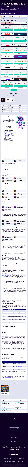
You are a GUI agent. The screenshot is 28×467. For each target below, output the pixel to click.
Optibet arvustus (7, 53)
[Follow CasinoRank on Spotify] (16, 449)
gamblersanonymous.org (21, 363)
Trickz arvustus (7, 87)
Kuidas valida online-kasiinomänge (14, 427)
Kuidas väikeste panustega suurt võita (14, 428)
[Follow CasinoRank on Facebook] (9, 449)
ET (13, 451)
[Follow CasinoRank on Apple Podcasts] (18, 449)
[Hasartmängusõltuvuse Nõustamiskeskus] (14, 458)
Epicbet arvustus (20, 53)
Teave (14, 436)
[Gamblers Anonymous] (19, 461)
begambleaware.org (20, 366)
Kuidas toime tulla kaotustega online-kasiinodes (13, 431)
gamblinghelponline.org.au (21, 369)
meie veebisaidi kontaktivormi (10, 377)
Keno (14, 418)
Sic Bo (14, 419)
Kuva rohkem (13, 90)
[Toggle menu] (1, 1)
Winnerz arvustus (20, 64)
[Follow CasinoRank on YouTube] (14, 449)
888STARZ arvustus (20, 87)
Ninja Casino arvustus (7, 64)
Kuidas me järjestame (14, 440)
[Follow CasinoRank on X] (13, 449)
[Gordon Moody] (21, 458)
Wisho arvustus (20, 75)
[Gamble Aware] (10, 461)
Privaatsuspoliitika (13, 441)
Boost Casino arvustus (7, 75)
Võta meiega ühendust (14, 437)
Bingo (14, 417)
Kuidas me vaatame (14, 438)
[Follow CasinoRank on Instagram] (11, 449)
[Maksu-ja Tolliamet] (6, 458)
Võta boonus (7, 52)
